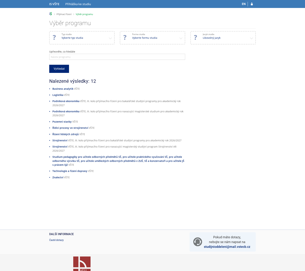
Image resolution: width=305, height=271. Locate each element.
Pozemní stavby (62, 121)
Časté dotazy (56, 240)
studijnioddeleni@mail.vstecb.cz (227, 247)
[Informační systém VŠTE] (50, 13)
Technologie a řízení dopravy (69, 171)
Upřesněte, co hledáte (62, 51)
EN (244, 4)
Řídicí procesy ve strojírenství (70, 127)
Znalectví (57, 177)
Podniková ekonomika (65, 101)
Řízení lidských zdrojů (65, 134)
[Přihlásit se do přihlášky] (252, 4)
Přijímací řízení (63, 14)
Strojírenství (59, 140)
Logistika (57, 95)
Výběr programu (84, 14)
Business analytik (62, 88)
